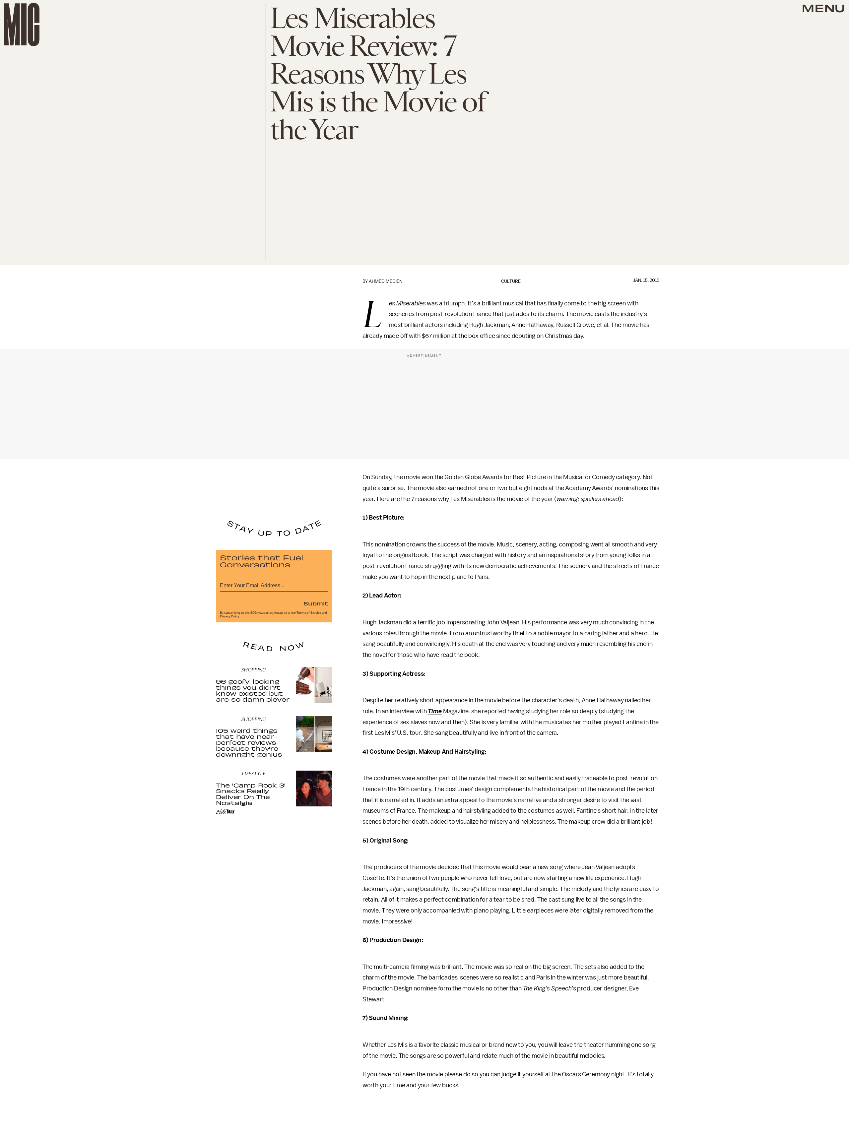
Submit (315, 603)
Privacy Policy (229, 616)
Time (434, 711)
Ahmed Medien (385, 281)
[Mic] (21, 24)
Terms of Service (308, 612)
